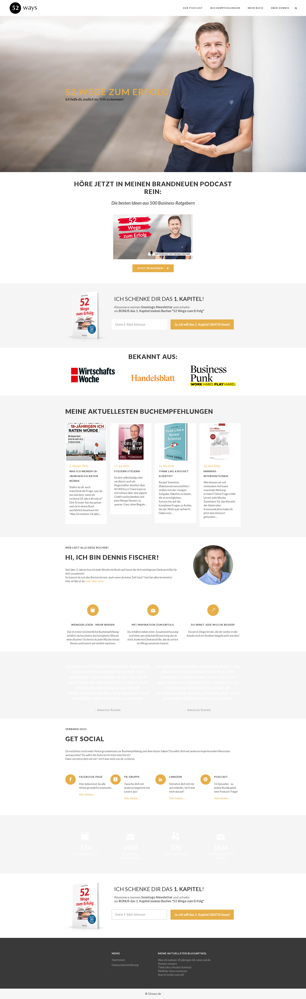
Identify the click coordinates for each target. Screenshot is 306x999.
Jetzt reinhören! (150, 268)
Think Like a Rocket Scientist (175, 967)
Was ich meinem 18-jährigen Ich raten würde (83, 476)
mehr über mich (94, 581)
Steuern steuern (127, 471)
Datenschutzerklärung (125, 965)
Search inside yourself (171, 974)
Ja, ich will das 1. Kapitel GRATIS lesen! (202, 324)
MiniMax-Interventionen (172, 971)
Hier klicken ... (87, 794)
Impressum (118, 959)
